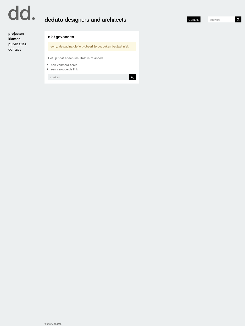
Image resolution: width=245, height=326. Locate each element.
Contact (194, 19)
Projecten (16, 33)
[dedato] (20, 10)
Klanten (14, 38)
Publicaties (17, 44)
